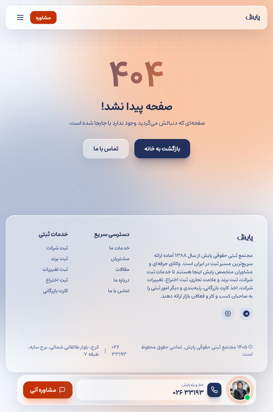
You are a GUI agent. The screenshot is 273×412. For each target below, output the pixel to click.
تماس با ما (105, 148)
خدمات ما (119, 247)
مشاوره (43, 17)
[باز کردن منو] (20, 17)
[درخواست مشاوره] (240, 390)
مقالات (122, 269)
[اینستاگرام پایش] (227, 313)
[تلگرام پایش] (246, 313)
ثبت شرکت (57, 247)
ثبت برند (59, 258)
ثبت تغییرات (55, 269)
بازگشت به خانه (162, 148)
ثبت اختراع (57, 279)
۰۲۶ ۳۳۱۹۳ (119, 350)
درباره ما (121, 279)
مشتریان (120, 258)
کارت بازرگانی (55, 290)
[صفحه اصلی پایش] (253, 17)
